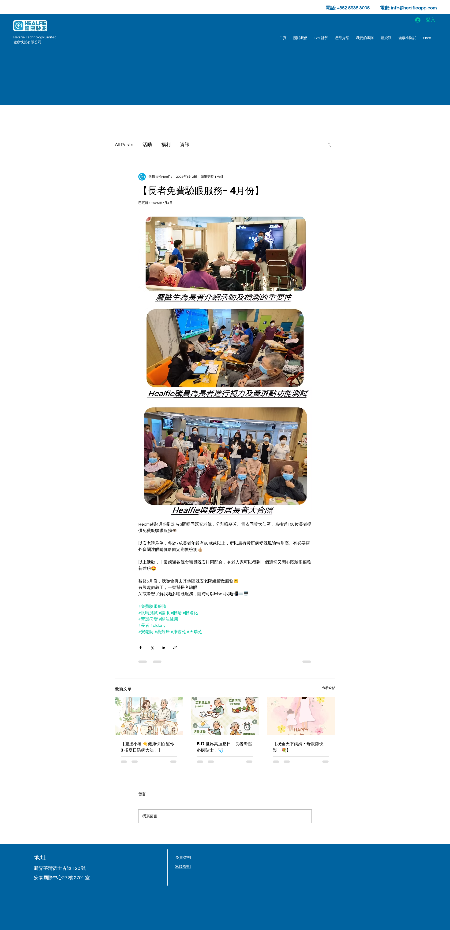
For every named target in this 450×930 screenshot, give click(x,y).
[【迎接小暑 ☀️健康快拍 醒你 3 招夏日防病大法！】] (149, 716)
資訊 (184, 144)
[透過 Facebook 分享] (140, 647)
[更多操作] (309, 177)
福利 (166, 144)
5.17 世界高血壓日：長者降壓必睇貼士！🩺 (224, 747)
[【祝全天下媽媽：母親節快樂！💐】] (301, 716)
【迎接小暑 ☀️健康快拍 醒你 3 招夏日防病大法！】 (147, 747)
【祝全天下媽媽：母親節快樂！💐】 (298, 747)
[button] (407, 38)
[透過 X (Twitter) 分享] (152, 647)
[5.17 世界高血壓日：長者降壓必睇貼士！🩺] (225, 716)
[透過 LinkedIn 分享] (163, 647)
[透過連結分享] (175, 647)
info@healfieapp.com (414, 8)
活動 (147, 144)
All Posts (124, 144)
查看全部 (328, 688)
